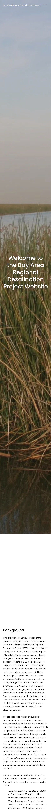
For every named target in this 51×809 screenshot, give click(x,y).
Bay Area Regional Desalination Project (21, 5)
